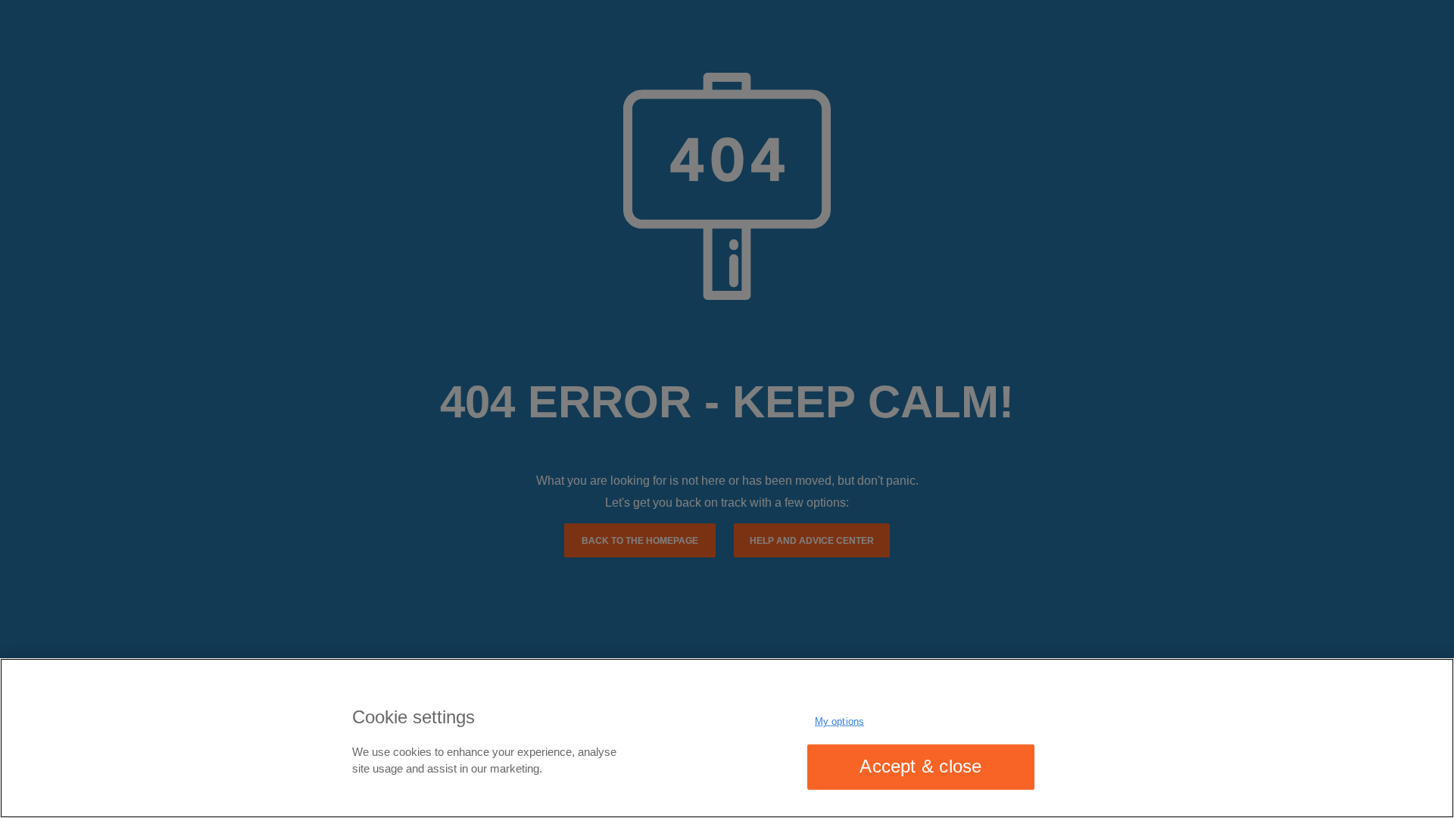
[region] (727, 738)
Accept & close (920, 766)
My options (839, 721)
